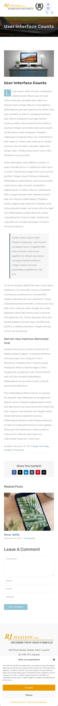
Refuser (29, 695)
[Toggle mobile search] (47, 12)
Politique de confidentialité (37, 702)
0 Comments (18, 450)
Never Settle (12, 534)
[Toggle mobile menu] (52, 12)
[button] (54, 659)
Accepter (29, 688)
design (35, 446)
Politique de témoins (17, 702)
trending (7, 450)
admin (9, 446)
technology (44, 446)
